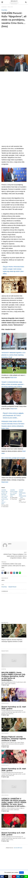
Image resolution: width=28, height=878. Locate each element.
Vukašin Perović (12, 586)
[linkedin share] (14, 573)
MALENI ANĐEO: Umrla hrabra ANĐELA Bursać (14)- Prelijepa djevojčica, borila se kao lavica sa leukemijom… (13, 676)
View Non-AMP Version (18, 847)
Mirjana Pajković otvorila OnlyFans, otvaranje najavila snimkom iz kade (13, 738)
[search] (26, 2)
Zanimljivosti (5, 703)
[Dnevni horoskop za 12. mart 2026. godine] (14, 695)
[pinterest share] (11, 573)
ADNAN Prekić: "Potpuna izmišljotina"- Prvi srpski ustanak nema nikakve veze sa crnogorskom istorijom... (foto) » (15, 556)
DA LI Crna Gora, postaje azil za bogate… (14, 458)
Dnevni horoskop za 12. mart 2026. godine (13, 708)
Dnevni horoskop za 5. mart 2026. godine (13, 834)
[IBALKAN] (14, 2)
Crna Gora (10, 6)
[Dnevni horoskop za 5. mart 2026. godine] (14, 821)
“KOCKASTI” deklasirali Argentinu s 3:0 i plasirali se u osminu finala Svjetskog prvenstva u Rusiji (13, 355)
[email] (10, 876)
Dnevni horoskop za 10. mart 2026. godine (13, 769)
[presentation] (24, 635)
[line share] (20, 573)
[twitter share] (5, 573)
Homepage (3, 6)
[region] (14, 40)
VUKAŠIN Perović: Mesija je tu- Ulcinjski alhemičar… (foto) (13, 493)
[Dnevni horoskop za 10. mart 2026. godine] (14, 756)
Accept (21, 872)
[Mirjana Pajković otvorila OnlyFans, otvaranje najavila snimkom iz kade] (13, 631)
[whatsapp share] (17, 573)
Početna (3, 669)
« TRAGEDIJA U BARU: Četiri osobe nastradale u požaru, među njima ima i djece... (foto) (13, 565)
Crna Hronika (5, 733)
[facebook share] (2, 573)
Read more (13, 377)
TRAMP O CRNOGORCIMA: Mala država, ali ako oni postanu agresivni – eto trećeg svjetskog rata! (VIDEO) (12, 384)
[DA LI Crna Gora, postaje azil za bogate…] (14, 475)
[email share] (8, 573)
